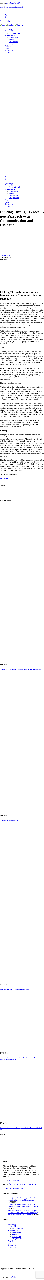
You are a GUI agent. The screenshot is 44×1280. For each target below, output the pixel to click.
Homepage (12, 1224)
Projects (10, 1241)
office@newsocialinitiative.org (11, 7)
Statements (12, 1245)
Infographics (17, 1239)
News (10, 1243)
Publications (16, 1232)
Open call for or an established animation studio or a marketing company (21, 669)
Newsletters (16, 1237)
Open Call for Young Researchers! (9, 820)
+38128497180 (14, 1181)
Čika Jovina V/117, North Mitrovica (22, 1185)
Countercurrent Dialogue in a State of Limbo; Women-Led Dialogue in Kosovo (23, 1205)
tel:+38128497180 (13, 3)
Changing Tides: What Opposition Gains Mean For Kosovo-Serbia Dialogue (23, 1199)
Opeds (14, 1235)
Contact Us (12, 1247)
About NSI (12, 1226)
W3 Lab (14, 1277)
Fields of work (17, 1228)
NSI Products (13, 1230)
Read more (4, 478)
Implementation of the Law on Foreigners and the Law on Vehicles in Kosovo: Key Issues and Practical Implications (23, 1213)
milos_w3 (6, 255)
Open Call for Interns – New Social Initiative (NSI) (14, 989)
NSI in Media (5, 21)
